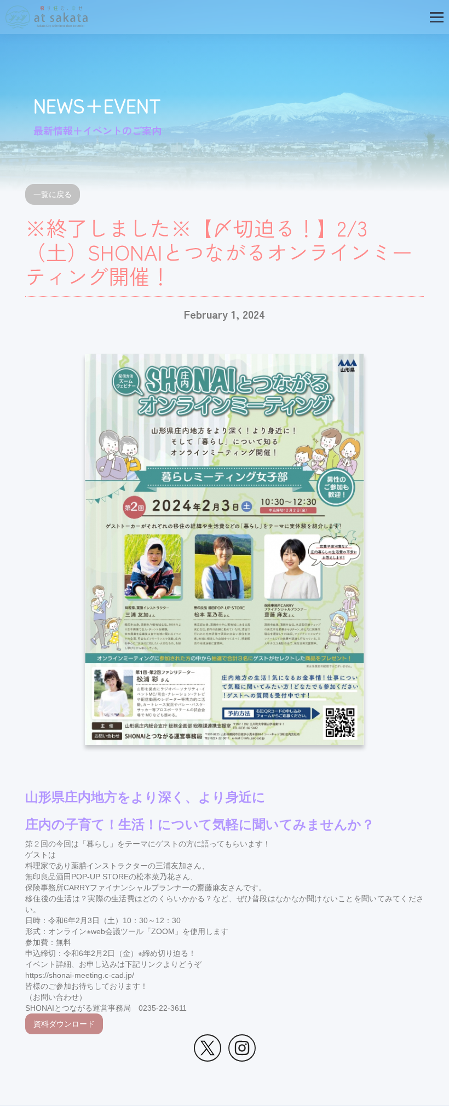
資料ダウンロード (64, 1023)
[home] (46, 17)
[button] (437, 17)
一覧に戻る (52, 194)
